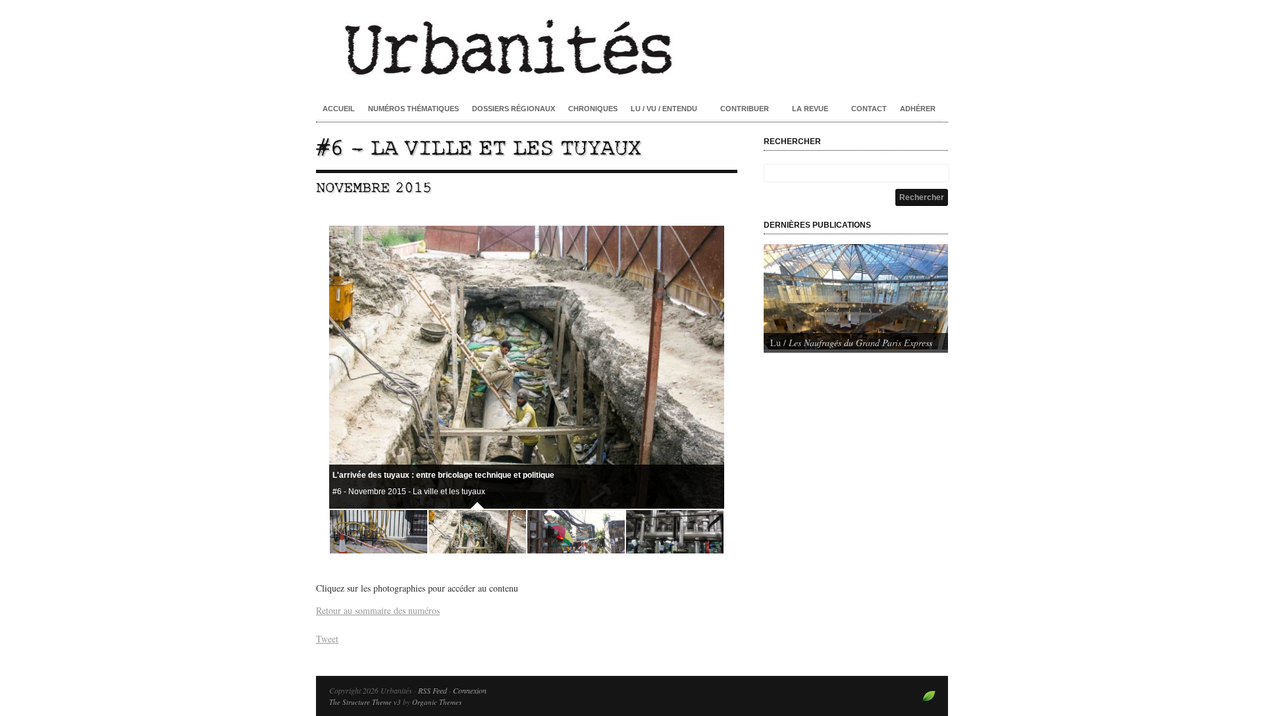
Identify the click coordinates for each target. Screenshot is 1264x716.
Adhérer (917, 109)
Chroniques (593, 109)
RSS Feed (432, 690)
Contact (869, 109)
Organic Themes (436, 702)
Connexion (470, 690)
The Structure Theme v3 (365, 702)
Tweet (327, 638)
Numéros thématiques (413, 109)
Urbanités (632, 46)
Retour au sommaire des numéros (378, 610)
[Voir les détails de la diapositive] (856, 297)
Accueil (339, 109)
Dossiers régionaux (513, 109)
